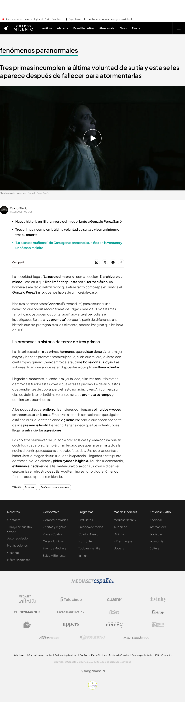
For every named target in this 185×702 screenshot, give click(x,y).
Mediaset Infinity (125, 520)
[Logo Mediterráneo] (136, 637)
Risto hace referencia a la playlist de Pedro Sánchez (33, 19)
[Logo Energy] (158, 612)
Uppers (119, 548)
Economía (156, 541)
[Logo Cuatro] (114, 599)
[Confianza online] (92, 688)
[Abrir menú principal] (179, 28)
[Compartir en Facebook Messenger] (113, 262)
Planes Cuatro (52, 534)
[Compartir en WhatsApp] (97, 262)
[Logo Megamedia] (94, 671)
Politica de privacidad (66, 655)
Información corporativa (39, 655)
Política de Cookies (119, 655)
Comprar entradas (55, 520)
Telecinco (120, 527)
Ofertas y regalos (54, 527)
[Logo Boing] (114, 612)
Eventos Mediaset (55, 548)
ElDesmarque (123, 541)
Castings (13, 552)
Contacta (13, 520)
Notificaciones (17, 545)
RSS (156, 655)
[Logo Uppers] (71, 624)
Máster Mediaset (18, 560)
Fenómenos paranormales (55, 487)
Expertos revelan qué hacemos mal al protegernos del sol (100, 19)
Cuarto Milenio (18, 208)
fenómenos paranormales (39, 50)
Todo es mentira (89, 548)
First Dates (85, 520)
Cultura (154, 548)
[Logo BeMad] (27, 624)
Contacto (166, 655)
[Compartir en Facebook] (121, 262)
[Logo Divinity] (158, 599)
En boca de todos (90, 527)
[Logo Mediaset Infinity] (27, 599)
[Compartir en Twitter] (105, 262)
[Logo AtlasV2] (49, 637)
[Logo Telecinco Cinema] (114, 625)
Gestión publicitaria (142, 655)
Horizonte (85, 541)
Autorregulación (18, 538)
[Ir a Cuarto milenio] (23, 28)
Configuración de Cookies (93, 655)
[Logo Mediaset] (92, 583)
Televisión (30, 487)
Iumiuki (83, 555)
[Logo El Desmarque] (27, 612)
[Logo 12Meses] (158, 624)
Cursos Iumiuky (53, 541)
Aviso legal (19, 655)
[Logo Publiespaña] (92, 637)
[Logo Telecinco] (71, 599)
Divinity (119, 534)
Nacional (155, 520)
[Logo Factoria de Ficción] (71, 612)
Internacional (158, 527)
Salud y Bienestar (54, 555)
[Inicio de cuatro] (6, 28)
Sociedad (156, 534)
